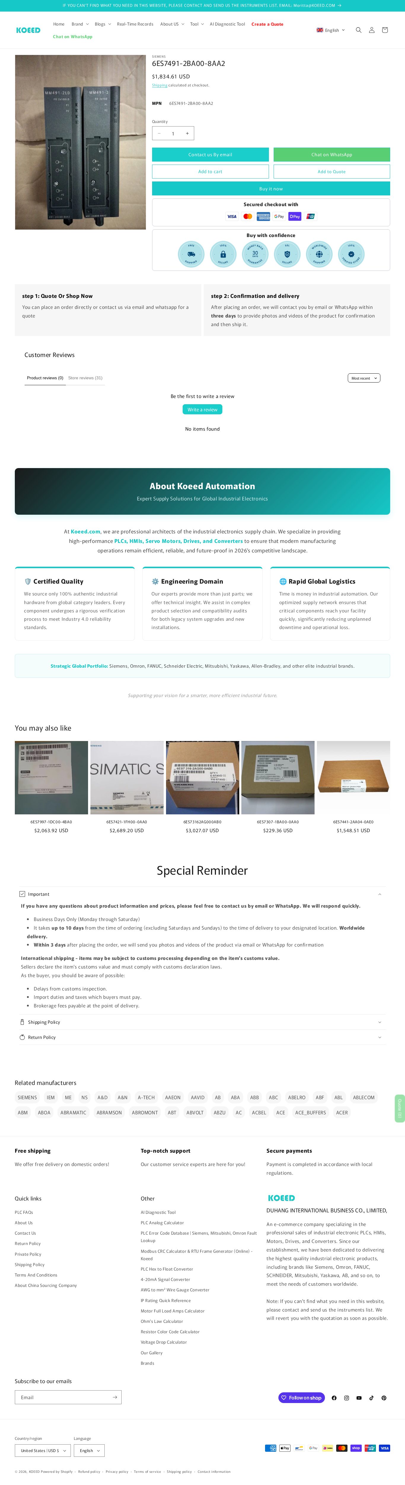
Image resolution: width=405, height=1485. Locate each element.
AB (218, 1097)
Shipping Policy (30, 1265)
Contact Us (25, 1233)
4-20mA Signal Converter (165, 1279)
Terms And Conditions (36, 1275)
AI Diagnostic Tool (158, 1212)
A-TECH (146, 1097)
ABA (235, 1097)
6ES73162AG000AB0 (203, 821)
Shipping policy (179, 1471)
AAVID (198, 1097)
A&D (103, 1097)
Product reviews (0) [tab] (45, 377)
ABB (254, 1097)
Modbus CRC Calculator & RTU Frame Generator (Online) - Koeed (197, 1255)
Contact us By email (210, 154)
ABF (320, 1097)
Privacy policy (117, 1471)
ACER (342, 1112)
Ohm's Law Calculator (162, 1321)
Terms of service (147, 1471)
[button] (79, 24)
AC (239, 1112)
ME (68, 1097)
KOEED (34, 1471)
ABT (172, 1112)
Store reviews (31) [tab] (85, 377)
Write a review (202, 409)
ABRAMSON (109, 1112)
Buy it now (271, 188)
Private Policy (28, 1254)
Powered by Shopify (57, 1471)
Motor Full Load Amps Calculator (173, 1311)
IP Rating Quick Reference (166, 1300)
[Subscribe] (114, 1397)
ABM (23, 1112)
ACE (280, 1112)
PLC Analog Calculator (162, 1223)
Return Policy (28, 1244)
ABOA (44, 1112)
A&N (123, 1097)
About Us (24, 1223)
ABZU (220, 1112)
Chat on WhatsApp (332, 154)
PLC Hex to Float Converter (167, 1269)
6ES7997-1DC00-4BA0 (51, 821)
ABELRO (297, 1097)
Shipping (160, 84)
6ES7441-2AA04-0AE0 (353, 821)
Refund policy (89, 1471)
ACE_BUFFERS (310, 1112)
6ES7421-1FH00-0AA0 (126, 821)
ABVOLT (195, 1112)
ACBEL (259, 1112)
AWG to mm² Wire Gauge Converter (175, 1290)
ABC (273, 1097)
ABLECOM (364, 1097)
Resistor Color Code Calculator (170, 1332)
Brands (147, 1363)
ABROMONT (145, 1112)
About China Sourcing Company (46, 1285)
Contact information (214, 1471)
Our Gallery (152, 1353)
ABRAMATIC (73, 1112)
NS (84, 1097)
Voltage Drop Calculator (164, 1342)
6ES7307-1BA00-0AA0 (278, 821)
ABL (338, 1097)
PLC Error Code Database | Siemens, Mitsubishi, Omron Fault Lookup (199, 1237)
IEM (51, 1097)
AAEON (173, 1097)
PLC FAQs (24, 1212)
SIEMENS (27, 1097)
